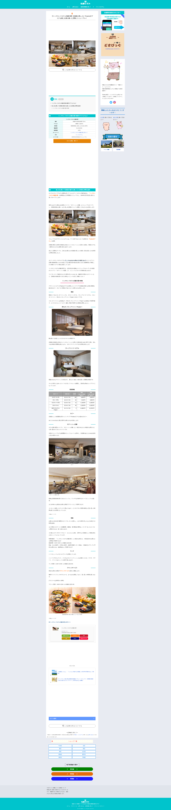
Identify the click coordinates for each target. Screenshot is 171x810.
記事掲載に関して (89, 806)
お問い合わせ (75, 6)
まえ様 (102, 117)
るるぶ (75, 638)
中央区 (60, 745)
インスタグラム (100, 6)
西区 (84, 748)
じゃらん (75, 635)
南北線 (72, 769)
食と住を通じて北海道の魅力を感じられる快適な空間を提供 (66, 105)
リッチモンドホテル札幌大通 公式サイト (79, 132)
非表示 (61, 99)
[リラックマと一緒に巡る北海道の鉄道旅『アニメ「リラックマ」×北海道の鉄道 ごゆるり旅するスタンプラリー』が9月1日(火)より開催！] (73, 682)
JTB (84, 635)
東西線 (72, 774)
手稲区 (84, 757)
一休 (66, 638)
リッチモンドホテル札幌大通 (69, 628)
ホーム (68, 6)
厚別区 (60, 754)
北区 (84, 745)
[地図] (75, 632)
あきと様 (115, 117)
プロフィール (74, 806)
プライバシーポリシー (99, 806)
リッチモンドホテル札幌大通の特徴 (61, 108)
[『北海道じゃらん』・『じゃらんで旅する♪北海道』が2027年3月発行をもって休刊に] (73, 675)
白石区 (84, 751)
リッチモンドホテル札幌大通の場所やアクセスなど (64, 103)
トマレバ (66, 631)
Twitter (75, 734)
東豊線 (72, 778)
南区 (60, 751)
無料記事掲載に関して (86, 6)
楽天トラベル (66, 635)
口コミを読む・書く (71, 140)
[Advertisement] (72, 30)
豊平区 (84, 754)
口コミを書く (53, 718)
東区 (60, 748)
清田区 (60, 757)
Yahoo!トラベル (84, 638)
